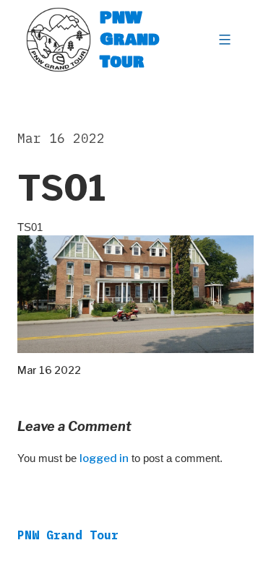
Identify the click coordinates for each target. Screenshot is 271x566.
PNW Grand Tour (130, 39)
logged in (104, 458)
